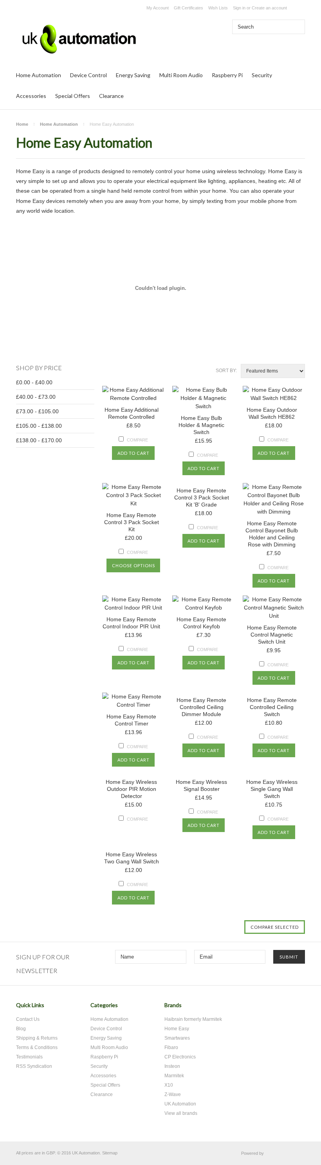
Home (22, 124)
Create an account (269, 7)
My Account (157, 7)
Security (262, 75)
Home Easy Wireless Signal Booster (201, 785)
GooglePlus (282, 1008)
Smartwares (177, 1038)
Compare (137, 440)
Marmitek (174, 1075)
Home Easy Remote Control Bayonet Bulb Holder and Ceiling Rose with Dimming (271, 534)
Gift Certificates (188, 7)
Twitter (255, 1008)
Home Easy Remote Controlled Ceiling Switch (272, 707)
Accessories (31, 95)
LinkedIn (296, 1008)
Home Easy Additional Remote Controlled (132, 413)
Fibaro (171, 1047)
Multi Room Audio (181, 75)
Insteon (172, 1066)
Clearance (111, 95)
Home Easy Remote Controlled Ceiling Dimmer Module (201, 707)
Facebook (269, 1008)
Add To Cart (133, 453)
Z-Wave (172, 1094)
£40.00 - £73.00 (36, 397)
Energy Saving (133, 75)
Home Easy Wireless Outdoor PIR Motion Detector (131, 789)
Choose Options (133, 565)
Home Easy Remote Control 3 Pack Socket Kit (131, 522)
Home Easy (176, 1028)
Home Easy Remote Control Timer (131, 720)
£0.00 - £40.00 (34, 382)
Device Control (88, 75)
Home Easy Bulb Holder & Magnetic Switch (201, 425)
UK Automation (180, 1104)
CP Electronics (180, 1057)
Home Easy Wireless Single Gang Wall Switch (272, 789)
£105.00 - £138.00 (39, 426)
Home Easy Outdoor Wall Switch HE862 (272, 413)
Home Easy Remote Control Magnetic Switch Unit (272, 634)
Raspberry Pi (227, 75)
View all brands (180, 1113)
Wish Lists (218, 7)
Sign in (239, 7)
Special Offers (72, 95)
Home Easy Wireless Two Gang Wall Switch (131, 858)
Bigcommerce (286, 1153)
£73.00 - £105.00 (37, 411)
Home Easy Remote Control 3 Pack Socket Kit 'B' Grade (201, 497)
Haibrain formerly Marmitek (193, 1019)
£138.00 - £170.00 (39, 440)
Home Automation (38, 75)
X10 (168, 1085)
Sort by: (226, 370)
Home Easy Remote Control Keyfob (201, 623)
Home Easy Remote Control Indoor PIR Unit (131, 623)
